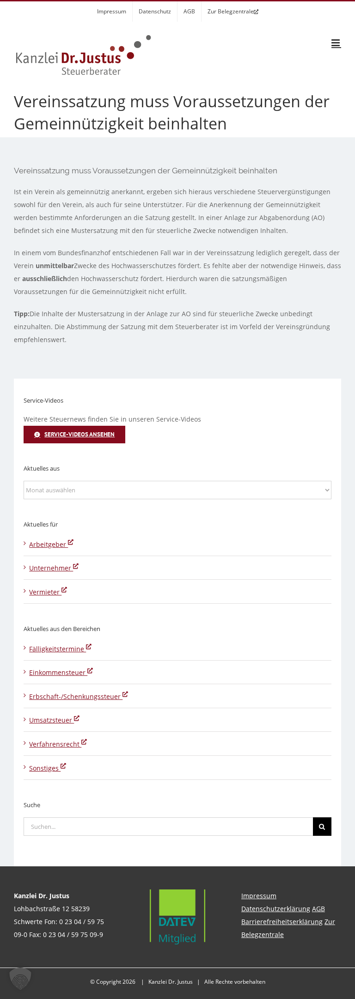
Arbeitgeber (48, 544)
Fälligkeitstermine (57, 648)
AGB (318, 908)
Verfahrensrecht (55, 744)
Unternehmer (51, 568)
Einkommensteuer (58, 672)
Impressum (258, 895)
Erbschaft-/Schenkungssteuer (75, 696)
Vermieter (45, 592)
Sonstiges (45, 768)
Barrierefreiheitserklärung (282, 921)
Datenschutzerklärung (275, 908)
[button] (20, 978)
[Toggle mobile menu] (336, 43)
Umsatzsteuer (51, 720)
